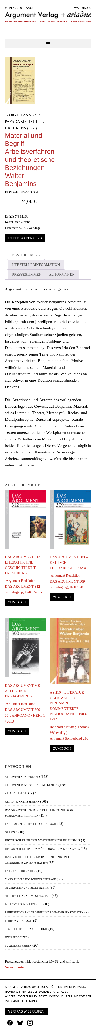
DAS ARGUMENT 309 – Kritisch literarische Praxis (70, 562)
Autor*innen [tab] (62, 274)
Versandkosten (15, 967)
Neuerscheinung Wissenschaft (28, 896)
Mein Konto (13, 8)
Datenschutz (49, 991)
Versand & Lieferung (21, 1001)
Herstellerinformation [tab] (36, 265)
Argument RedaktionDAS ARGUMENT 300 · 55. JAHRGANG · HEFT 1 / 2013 (25, 712)
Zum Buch (17, 602)
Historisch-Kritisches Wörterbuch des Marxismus (42, 848)
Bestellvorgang (51, 996)
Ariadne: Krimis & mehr (22, 801)
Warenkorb (82, 8)
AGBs (64, 991)
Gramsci (11, 832)
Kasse (29, 8)
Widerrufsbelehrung (21, 996)
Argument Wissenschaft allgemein (31, 785)
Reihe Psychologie (18, 920)
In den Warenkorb (25, 238)
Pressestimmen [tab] (27, 274)
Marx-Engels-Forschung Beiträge (30, 879)
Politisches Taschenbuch (23, 904)
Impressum (29, 991)
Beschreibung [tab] (26, 255)
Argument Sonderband (22, 776)
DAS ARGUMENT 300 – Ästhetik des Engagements (24, 691)
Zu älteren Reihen (18, 945)
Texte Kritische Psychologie (26, 929)
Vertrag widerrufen (26, 1011)
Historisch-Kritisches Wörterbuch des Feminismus (42, 840)
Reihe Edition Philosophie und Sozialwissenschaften (44, 912)
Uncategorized (16, 937)
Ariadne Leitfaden (18, 793)
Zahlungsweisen (78, 996)
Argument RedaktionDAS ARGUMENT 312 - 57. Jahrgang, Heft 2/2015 (23, 586)
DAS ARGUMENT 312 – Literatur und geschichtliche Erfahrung (24, 565)
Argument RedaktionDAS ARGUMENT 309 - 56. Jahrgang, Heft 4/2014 (68, 581)
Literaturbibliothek (20, 871)
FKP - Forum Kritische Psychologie (30, 824)
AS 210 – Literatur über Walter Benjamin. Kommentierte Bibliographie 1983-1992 (68, 706)
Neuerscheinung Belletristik (27, 887)
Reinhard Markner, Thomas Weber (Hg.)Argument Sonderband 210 (69, 732)
